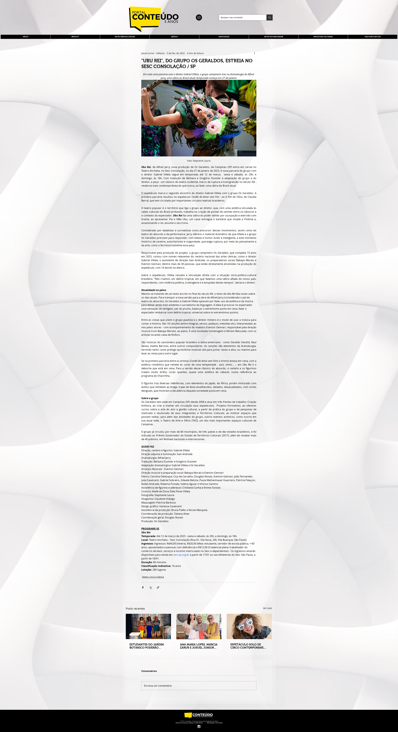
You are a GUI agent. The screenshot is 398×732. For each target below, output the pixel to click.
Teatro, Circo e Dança (153, 576)
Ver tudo (267, 608)
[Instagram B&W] (199, 726)
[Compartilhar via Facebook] (142, 587)
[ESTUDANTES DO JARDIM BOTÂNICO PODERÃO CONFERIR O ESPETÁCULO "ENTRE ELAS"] (148, 626)
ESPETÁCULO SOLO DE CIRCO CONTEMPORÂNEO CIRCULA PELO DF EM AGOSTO (248, 646)
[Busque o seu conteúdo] (269, 17)
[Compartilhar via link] (158, 587)
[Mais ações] (254, 53)
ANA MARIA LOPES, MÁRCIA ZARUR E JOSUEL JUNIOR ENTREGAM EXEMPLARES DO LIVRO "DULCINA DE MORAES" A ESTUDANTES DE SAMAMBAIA (198, 646)
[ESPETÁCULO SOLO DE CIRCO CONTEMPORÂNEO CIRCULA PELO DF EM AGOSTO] (249, 626)
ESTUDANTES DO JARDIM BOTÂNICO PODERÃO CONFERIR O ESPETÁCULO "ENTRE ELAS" (147, 646)
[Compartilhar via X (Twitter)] (150, 587)
